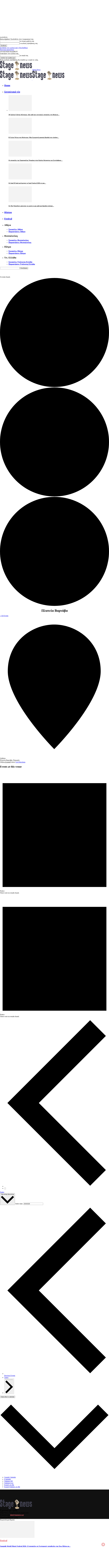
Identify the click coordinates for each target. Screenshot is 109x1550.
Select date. (19, 1204)
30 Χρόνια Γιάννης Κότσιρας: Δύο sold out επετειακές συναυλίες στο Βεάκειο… (34, 115)
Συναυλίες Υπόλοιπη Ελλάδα (20, 262)
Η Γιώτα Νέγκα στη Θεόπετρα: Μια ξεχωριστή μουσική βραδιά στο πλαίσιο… (34, 137)
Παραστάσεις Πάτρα (17, 253)
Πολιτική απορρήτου (7, 50)
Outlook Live (8, 1483)
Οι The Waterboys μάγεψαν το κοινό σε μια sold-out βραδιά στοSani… (31, 206)
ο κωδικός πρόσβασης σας (29, 43)
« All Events (4, 616)
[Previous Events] (56, 1186)
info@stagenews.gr (17, 1515)
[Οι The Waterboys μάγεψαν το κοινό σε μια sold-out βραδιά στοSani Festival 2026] (20, 202)
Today (2, 1192)
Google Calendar (10, 1477)
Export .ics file (9, 1485)
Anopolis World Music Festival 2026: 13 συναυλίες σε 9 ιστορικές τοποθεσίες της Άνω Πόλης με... (35, 1546)
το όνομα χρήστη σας (27, 41)
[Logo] (16, 79)
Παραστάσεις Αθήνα (17, 231)
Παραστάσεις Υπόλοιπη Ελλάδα (22, 264)
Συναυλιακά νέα (12, 91)
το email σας (24, 55)
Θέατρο (8, 212)
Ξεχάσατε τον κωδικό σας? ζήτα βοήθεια (14, 48)
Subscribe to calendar (7, 1397)
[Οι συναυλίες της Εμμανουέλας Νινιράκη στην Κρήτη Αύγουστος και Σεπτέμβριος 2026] (20, 156)
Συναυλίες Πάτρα (16, 251)
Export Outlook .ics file (12, 1487)
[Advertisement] (25, 272)
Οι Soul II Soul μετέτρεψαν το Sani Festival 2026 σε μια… (27, 183)
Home (7, 85)
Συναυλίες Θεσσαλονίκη (19, 240)
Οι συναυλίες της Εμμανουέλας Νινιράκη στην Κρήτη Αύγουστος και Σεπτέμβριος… (36, 160)
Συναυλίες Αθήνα (16, 229)
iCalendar (7, 1479)
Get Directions (20, 762)
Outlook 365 (8, 1481)
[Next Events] (5, 1188)
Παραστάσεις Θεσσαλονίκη (20, 242)
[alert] (54, 832)
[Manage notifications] (103, 1544)
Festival (8, 218)
